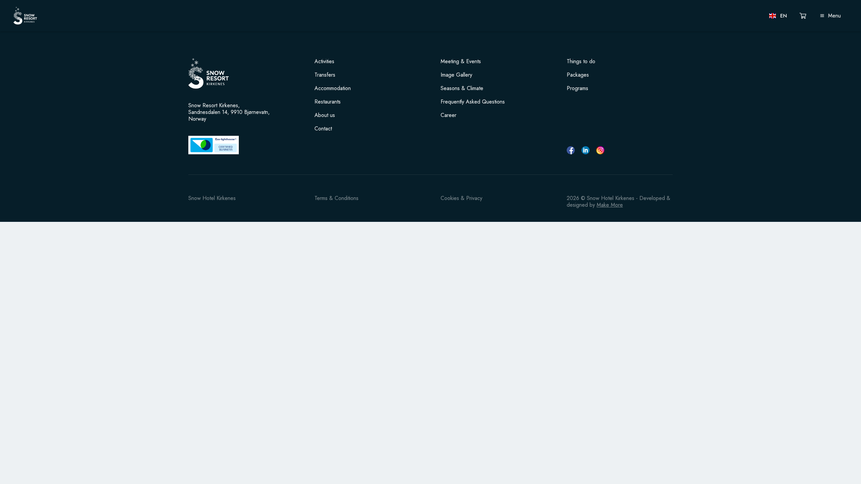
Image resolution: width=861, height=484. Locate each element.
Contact (323, 128)
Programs (577, 88)
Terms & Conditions (336, 198)
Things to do (581, 61)
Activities (324, 61)
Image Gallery (456, 75)
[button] (778, 15)
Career (448, 115)
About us (324, 115)
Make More (610, 205)
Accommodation (332, 88)
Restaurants (327, 101)
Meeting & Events (461, 61)
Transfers (324, 75)
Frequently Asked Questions (473, 101)
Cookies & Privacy (461, 198)
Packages (578, 75)
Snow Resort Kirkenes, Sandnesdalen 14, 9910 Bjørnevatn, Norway (229, 112)
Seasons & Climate (462, 88)
